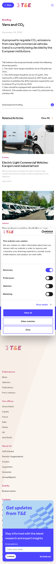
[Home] (24, 5)
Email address (11, 544)
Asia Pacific (7, 437)
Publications (7, 387)
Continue (10, 556)
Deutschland (8, 406)
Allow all (28, 313)
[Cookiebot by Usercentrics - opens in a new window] (41, 232)
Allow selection (28, 321)
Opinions (6, 382)
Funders (6, 461)
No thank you (45, 556)
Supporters (7, 467)
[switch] (49, 278)
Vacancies (6, 472)
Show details (42, 305)
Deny (28, 330)
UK (3, 432)
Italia (4, 422)
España (5, 411)
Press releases (8, 392)
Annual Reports (9, 477)
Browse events (9, 491)
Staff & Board (8, 451)
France (5, 417)
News (4, 377)
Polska (5, 427)
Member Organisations (12, 456)
